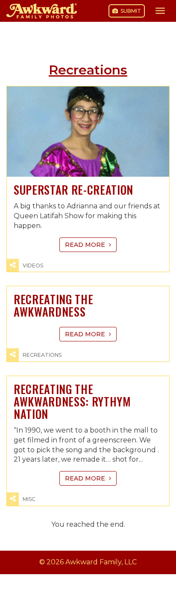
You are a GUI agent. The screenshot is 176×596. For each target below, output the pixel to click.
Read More (86, 245)
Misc (29, 499)
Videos (33, 265)
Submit (130, 11)
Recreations (42, 355)
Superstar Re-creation (73, 189)
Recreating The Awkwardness (53, 305)
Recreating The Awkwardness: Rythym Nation (72, 401)
